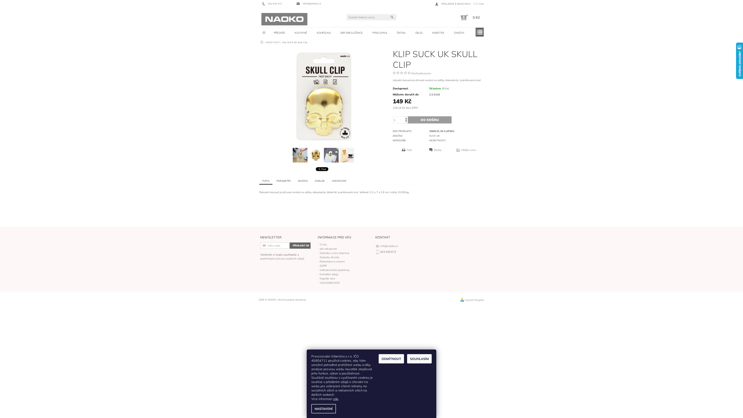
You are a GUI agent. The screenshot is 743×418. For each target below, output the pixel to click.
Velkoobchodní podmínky (334, 270)
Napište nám (327, 278)
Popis (266, 180)
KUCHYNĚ (301, 32)
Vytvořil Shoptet (474, 300)
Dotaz (438, 150)
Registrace (464, 4)
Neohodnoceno (421, 73)
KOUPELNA (324, 32)
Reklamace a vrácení (332, 261)
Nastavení (324, 409)
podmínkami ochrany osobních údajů (282, 258)
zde (335, 399)
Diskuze (320, 180)
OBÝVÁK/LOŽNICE (351, 32)
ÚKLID (419, 32)
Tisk (409, 150)
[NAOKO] (284, 19)
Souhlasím (419, 359)
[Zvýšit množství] (406, 118)
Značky (459, 32)
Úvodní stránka (264, 33)
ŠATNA (401, 32)
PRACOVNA (379, 32)
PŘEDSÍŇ (279, 32)
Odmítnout (391, 359)
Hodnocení (339, 180)
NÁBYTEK (438, 32)
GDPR (323, 265)
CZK (475, 3)
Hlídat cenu (468, 150)
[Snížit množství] (406, 121)
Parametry (283, 180)
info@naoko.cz (389, 246)
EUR (481, 4)
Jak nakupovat (328, 248)
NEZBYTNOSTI (437, 140)
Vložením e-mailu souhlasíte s (282, 256)
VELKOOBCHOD (330, 282)
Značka (303, 180)
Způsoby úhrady (329, 257)
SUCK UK (434, 135)
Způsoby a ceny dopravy (334, 252)
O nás (323, 244)
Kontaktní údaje (329, 274)
